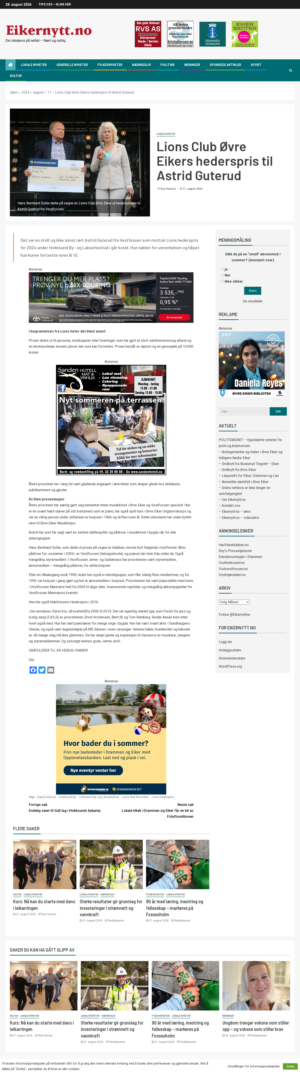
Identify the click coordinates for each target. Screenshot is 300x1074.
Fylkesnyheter (110, 65)
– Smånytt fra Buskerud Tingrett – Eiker (249, 464)
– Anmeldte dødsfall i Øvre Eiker (244, 482)
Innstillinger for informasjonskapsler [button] (254, 1066)
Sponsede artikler (225, 65)
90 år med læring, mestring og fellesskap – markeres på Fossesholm (174, 907)
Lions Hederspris (163, 797)
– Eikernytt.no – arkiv (235, 511)
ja (226, 269)
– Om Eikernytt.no (232, 500)
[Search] (290, 70)
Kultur (16, 76)
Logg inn (225, 642)
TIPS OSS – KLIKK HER (54, 4)
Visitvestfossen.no (233, 569)
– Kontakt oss (229, 505)
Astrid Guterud (46, 797)
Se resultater (253, 301)
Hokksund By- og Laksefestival (99, 797)
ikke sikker (234, 281)
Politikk (168, 65)
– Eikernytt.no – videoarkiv (239, 518)
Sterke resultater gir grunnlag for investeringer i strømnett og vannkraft (111, 907)
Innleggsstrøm (230, 650)
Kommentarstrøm (232, 658)
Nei (227, 275)
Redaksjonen (116, 920)
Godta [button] (290, 1066)
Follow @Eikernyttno (234, 614)
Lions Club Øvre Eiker (135, 797)
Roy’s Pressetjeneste (235, 551)
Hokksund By (67, 797)
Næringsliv (141, 65)
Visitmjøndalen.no (232, 575)
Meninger (192, 65)
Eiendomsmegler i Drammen (240, 557)
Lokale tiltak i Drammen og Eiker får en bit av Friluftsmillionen (157, 811)
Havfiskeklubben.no (234, 545)
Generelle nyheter (72, 65)
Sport (256, 65)
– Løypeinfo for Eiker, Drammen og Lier (249, 476)
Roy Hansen (168, 188)
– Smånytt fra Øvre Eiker (237, 470)
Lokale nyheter (34, 65)
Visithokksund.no (232, 563)
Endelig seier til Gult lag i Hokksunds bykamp (65, 808)
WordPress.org (230, 666)
